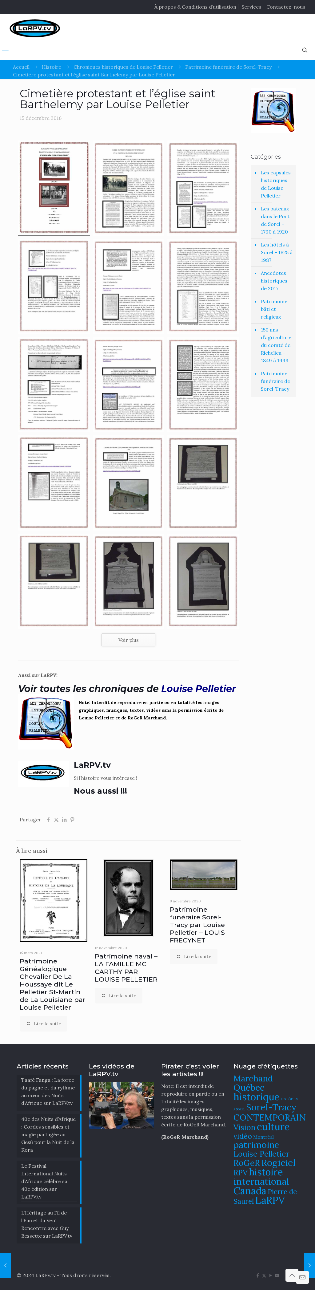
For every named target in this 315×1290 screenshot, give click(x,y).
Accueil (21, 67)
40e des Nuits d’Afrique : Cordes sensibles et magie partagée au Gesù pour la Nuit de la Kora (48, 1134)
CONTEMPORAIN (269, 1117)
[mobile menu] (5, 51)
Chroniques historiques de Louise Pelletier (123, 67)
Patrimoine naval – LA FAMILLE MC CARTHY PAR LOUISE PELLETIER (126, 967)
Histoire (51, 67)
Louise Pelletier (261, 1154)
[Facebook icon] (257, 1275)
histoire (266, 1172)
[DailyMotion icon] (277, 1275)
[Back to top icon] (291, 1275)
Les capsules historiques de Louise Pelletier (276, 184)
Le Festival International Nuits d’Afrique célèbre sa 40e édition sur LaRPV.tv (44, 1181)
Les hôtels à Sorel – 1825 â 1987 (277, 252)
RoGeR (246, 1163)
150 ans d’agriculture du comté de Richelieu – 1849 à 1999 (276, 345)
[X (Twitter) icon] (264, 1275)
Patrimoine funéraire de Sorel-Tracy (228, 67)
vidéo (242, 1136)
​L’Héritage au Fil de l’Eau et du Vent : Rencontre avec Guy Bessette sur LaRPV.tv (46, 1224)
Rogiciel (278, 1162)
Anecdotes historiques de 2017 (274, 280)
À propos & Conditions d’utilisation (195, 7)
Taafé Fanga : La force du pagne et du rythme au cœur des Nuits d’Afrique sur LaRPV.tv (48, 1091)
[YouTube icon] (270, 1275)
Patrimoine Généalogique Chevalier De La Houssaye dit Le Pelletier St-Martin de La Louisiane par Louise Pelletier (53, 984)
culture (273, 1126)
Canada (249, 1190)
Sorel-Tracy (271, 1107)
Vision (244, 1127)
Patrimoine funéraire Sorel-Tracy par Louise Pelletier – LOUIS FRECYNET (197, 924)
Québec (249, 1087)
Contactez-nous (285, 7)
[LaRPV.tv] (34, 28)
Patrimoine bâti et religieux (274, 309)
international (261, 1181)
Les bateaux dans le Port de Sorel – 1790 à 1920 (275, 220)
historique (256, 1096)
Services (251, 7)
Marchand (253, 1078)
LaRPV (270, 1200)
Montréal (263, 1137)
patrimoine (256, 1144)
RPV (240, 1173)
